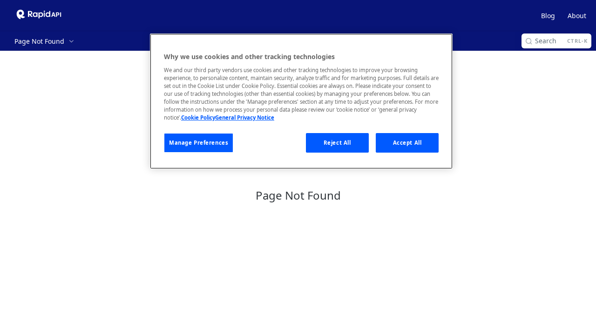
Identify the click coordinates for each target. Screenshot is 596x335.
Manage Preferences (198, 142)
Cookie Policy (198, 117)
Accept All (407, 142)
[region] (301, 101)
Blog (548, 15)
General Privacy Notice (244, 117)
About (577, 15)
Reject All (337, 142)
